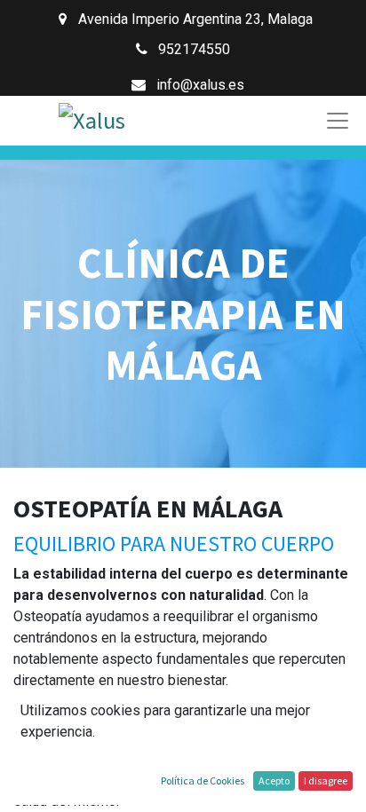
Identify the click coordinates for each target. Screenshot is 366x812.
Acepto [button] (274, 780)
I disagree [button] (325, 780)
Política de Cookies (202, 780)
